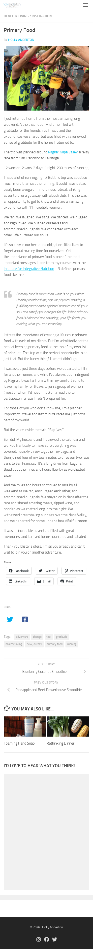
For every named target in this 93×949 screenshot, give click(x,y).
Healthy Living (16, 16)
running (71, 644)
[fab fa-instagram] (38, 940)
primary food (54, 644)
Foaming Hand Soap (19, 743)
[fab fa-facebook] (46, 940)
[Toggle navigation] (86, 5)
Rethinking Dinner (60, 743)
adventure (22, 636)
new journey (34, 644)
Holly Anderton (21, 40)
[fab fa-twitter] (54, 940)
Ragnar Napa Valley (63, 152)
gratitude (61, 636)
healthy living (13, 644)
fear (48, 636)
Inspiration (42, 16)
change (37, 636)
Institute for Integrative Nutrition (29, 268)
